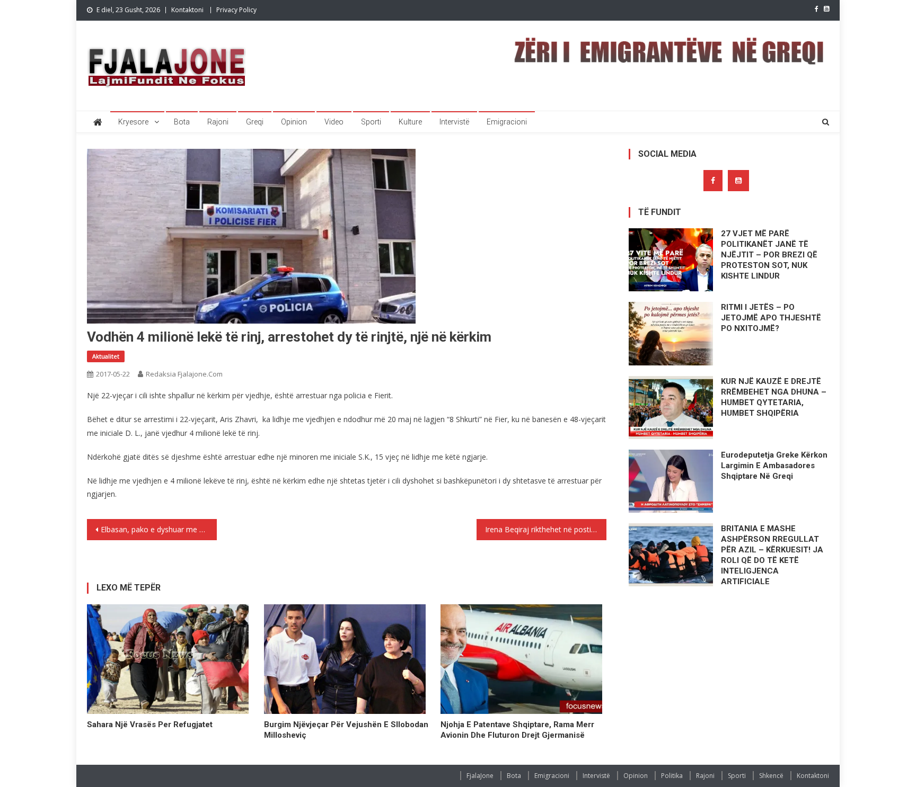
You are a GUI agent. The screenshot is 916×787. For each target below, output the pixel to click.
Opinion (294, 122)
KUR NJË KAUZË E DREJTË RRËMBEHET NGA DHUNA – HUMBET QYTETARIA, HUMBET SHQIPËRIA (773, 397)
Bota (182, 122)
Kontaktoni (187, 9)
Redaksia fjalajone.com (184, 374)
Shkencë (771, 775)
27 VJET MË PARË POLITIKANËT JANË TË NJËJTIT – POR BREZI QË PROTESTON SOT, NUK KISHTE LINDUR (769, 255)
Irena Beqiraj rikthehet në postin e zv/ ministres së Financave (545, 529)
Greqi (254, 122)
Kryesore (133, 122)
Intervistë (454, 122)
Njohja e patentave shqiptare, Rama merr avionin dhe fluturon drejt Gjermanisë (517, 730)
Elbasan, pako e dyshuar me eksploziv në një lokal (159, 529)
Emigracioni (507, 122)
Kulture (410, 122)
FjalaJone (480, 775)
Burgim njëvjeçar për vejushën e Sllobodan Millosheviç (346, 730)
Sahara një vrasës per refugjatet (150, 724)
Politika (672, 775)
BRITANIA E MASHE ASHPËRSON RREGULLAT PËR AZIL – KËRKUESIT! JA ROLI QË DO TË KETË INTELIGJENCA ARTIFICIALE (772, 555)
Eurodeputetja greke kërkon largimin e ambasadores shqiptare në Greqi (774, 465)
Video (334, 122)
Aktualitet (105, 356)
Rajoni (217, 122)
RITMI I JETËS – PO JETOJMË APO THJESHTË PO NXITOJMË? (771, 317)
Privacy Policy (236, 9)
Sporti (371, 122)
